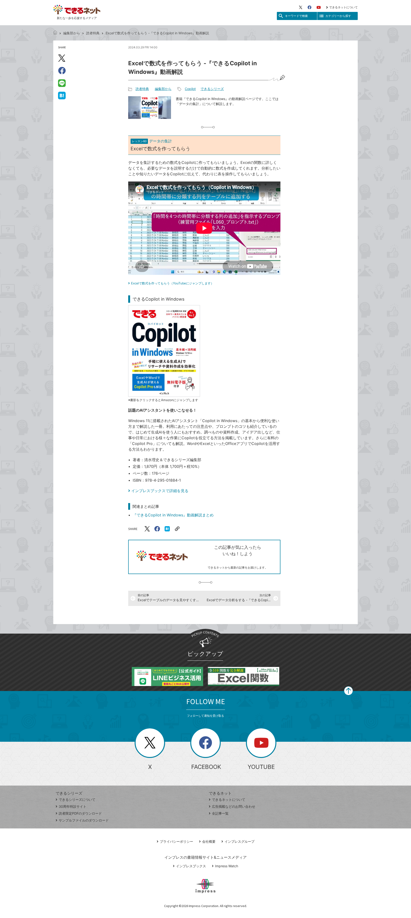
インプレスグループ (239, 841)
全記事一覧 (220, 813)
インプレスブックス (191, 866)
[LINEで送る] (62, 83)
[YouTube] (319, 7)
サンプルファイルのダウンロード (84, 820)
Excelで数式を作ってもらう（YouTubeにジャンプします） (172, 283)
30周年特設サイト (72, 806)
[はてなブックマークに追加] (62, 95)
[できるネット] (55, 32)
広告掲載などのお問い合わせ (233, 806)
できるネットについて (343, 7)
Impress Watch (226, 866)
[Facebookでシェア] (62, 70)
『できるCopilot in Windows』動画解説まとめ (173, 515)
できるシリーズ (212, 89)
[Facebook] (309, 7)
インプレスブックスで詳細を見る (159, 490)
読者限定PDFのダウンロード (80, 813)
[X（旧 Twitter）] (300, 7)
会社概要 (208, 841)
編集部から (71, 33)
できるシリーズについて (77, 799)
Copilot (190, 89)
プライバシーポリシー (176, 841)
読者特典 (92, 33)
